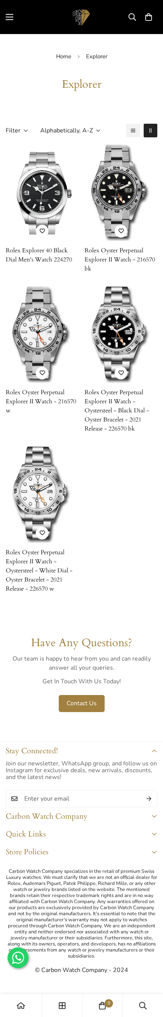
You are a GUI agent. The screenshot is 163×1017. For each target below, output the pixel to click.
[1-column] (133, 130)
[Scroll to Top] (149, 976)
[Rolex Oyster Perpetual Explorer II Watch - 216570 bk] (121, 193)
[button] (148, 17)
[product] (20, 1005)
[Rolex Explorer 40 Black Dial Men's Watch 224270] (42, 193)
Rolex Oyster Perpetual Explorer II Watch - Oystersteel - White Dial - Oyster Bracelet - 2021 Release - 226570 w (39, 570)
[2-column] (150, 130)
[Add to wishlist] (42, 231)
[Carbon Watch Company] (81, 17)
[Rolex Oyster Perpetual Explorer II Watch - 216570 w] (42, 334)
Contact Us (82, 703)
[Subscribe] (149, 798)
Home (63, 56)
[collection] (62, 1005)
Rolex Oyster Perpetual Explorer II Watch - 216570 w (41, 401)
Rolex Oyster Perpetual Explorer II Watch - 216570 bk (120, 259)
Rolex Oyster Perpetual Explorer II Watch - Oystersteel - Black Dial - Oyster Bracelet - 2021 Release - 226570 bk (117, 410)
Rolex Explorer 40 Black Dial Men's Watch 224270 (39, 255)
